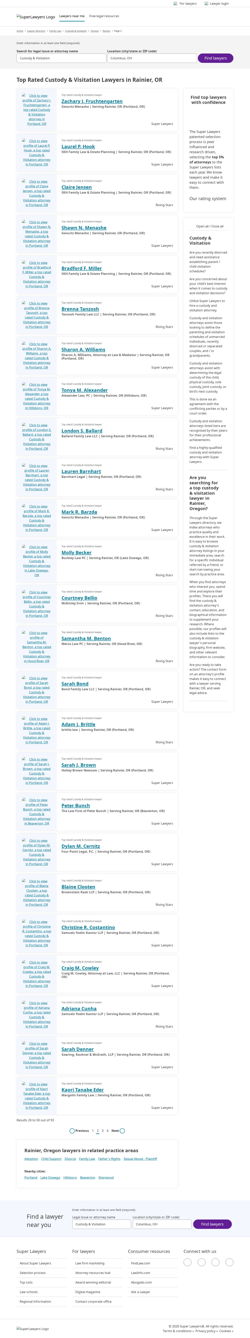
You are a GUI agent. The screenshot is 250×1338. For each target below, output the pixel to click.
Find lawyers (215, 58)
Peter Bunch (76, 805)
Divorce (70, 1159)
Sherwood (106, 1177)
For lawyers (83, 1251)
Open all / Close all (209, 226)
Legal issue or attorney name (93, 1217)
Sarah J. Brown (79, 765)
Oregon (95, 31)
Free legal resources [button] (104, 16)
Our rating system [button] (207, 198)
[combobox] (61, 58)
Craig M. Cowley (80, 968)
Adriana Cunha (79, 1008)
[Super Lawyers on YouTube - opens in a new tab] (215, 1262)
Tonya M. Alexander (85, 390)
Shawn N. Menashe (84, 227)
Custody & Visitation (76, 31)
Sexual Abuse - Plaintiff (140, 1159)
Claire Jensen (77, 187)
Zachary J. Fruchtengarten (92, 101)
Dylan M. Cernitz (81, 846)
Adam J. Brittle (78, 724)
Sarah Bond (75, 683)
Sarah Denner (78, 1049)
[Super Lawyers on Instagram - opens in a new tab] (201, 1262)
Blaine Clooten (78, 886)
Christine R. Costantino (88, 927)
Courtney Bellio (79, 597)
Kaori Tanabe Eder (83, 1089)
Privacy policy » (207, 1331)
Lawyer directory (36, 31)
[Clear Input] (101, 58)
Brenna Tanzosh (80, 309)
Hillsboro (70, 1177)
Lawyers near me (72, 16)
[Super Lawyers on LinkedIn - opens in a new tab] (229, 1262)
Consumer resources (149, 1251)
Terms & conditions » (178, 1331)
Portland (30, 1177)
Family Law (55, 31)
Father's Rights (109, 1159)
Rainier (106, 31)
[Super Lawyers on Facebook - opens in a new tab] (187, 1262)
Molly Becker (77, 552)
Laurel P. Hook (78, 146)
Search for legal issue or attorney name (47, 51)
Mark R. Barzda (79, 512)
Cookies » (226, 1331)
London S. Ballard (82, 430)
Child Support (51, 1159)
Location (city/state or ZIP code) (131, 51)
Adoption (31, 1159)
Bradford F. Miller (82, 268)
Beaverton (87, 1177)
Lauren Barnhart (81, 471)
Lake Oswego (50, 1177)
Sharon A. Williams (83, 349)
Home (20, 31)
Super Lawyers (31, 1251)
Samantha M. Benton (86, 638)
